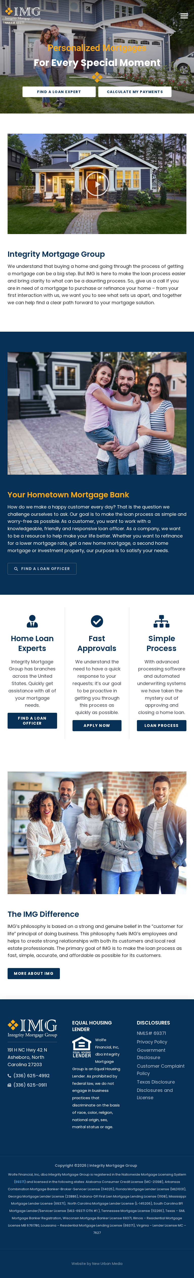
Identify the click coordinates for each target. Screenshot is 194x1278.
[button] (184, 16)
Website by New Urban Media (97, 1263)
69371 (19, 1181)
